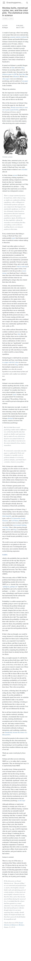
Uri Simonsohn (15, 518)
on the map (21, 800)
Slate (12, 67)
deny (19, 334)
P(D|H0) (4, 555)
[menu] (3, 2)
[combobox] (27, 3)
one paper (25, 81)
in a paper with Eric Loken (10, 362)
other (3, 79)
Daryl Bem (22, 74)
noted (14, 394)
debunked (16, 76)
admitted (10, 418)
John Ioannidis (6, 516)
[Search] (27, 3)
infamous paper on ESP (9, 74)
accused (15, 175)
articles (8, 529)
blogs (15, 529)
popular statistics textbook (19, 37)
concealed (24, 169)
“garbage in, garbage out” (10, 586)
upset (13, 238)
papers (8, 79)
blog (22, 67)
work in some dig (22, 266)
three (26, 76)
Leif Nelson (15, 521)
